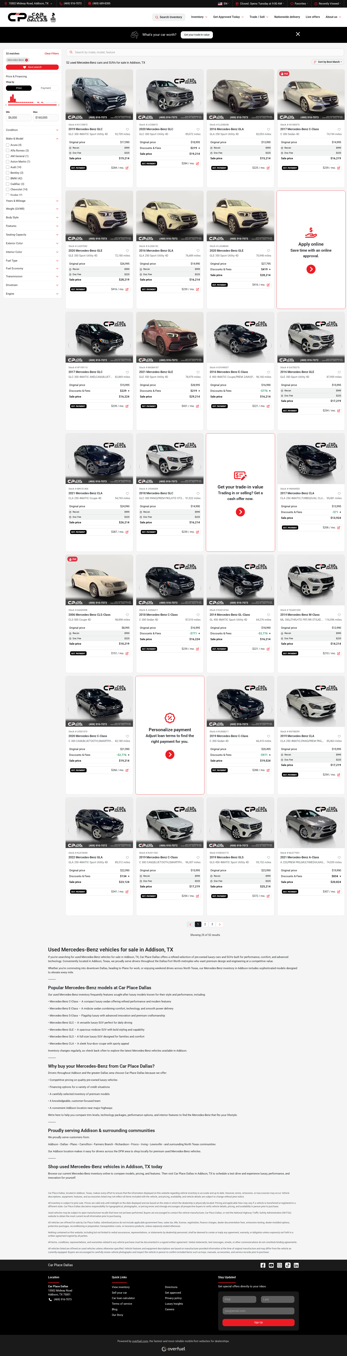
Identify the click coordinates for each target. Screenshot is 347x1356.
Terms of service (122, 1303)
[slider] (6, 105)
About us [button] (331, 17)
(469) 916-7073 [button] (73, 3)
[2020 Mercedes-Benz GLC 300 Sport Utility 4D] (170, 94)
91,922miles (193, 498)
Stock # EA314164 (219, 610)
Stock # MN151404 (78, 488)
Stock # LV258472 (148, 124)
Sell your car (119, 1292)
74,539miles (334, 862)
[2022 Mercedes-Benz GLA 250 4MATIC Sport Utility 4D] (99, 823)
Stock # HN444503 (290, 488)
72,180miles (122, 255)
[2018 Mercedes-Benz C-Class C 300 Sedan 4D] (170, 580)
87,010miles (193, 619)
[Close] (297, 34)
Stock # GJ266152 (148, 246)
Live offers (313, 17)
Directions (171, 1287)
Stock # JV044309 (148, 488)
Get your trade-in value (196, 34)
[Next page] (220, 924)
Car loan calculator (123, 1298)
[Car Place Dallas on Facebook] (261, 1265)
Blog (114, 1309)
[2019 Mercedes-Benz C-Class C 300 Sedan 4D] (240, 701)
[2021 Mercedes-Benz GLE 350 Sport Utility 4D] (170, 337)
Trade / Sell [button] (257, 17)
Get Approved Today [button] (226, 17)
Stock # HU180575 (289, 124)
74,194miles (334, 134)
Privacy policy (173, 1298)
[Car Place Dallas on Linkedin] (295, 1265)
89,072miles (193, 134)
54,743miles (122, 498)
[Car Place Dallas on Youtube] (270, 1265)
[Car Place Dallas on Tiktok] (286, 1265)
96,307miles (193, 862)
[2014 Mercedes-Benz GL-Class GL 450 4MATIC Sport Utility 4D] (240, 580)
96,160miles (263, 377)
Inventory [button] (197, 17)
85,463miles (334, 741)
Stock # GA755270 (289, 367)
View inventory (121, 1287)
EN (225, 3)
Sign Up (258, 1322)
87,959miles (334, 377)
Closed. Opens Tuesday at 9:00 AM (261, 3)
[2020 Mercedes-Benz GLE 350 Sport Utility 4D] (99, 216)
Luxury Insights (174, 1303)
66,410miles (263, 741)
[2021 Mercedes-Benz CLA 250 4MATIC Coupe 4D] (99, 459)
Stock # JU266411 (148, 610)
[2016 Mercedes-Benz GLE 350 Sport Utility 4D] (311, 337)
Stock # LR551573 (77, 731)
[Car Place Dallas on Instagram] (278, 1265)
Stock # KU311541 (148, 852)
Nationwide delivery (287, 17)
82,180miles (122, 741)
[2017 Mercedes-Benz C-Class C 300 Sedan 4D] (311, 94)
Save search (34, 67)
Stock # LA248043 (219, 246)
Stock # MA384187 (149, 367)
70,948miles (263, 255)
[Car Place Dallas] (32, 17)
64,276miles (263, 619)
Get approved (173, 1292)
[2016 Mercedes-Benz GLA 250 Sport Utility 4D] (240, 94)
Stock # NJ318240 (77, 852)
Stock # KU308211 (219, 731)
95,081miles (334, 498)
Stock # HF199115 (77, 367)
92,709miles (122, 134)
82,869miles (122, 377)
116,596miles (333, 619)
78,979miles (193, 377)
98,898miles (122, 619)
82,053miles (263, 134)
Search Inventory (171, 17)
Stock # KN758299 (289, 731)
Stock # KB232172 (219, 852)
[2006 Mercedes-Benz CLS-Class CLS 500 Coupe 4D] (99, 580)
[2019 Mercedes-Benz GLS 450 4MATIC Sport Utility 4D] (240, 823)
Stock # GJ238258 (219, 124)
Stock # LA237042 (77, 246)
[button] (30, 3)
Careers (169, 1309)
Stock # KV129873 (77, 124)
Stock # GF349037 (219, 367)
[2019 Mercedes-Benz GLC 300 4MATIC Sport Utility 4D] (99, 94)
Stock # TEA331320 (290, 610)
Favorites (300, 3)
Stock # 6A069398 (77, 610)
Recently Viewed (329, 3)
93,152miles (263, 862)
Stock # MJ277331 (290, 852)
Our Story (117, 1315)
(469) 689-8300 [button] (101, 3)
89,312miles (122, 862)
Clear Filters (52, 53)
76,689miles (193, 255)
